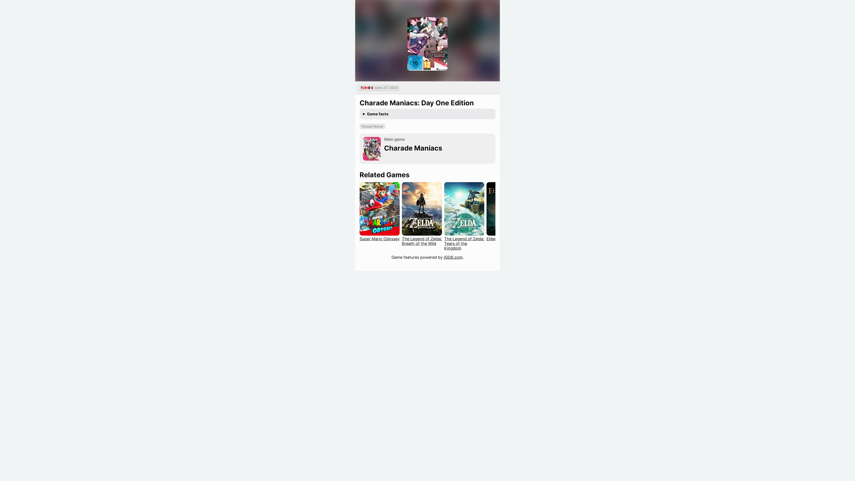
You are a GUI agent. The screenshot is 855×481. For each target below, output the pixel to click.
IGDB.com (453, 257)
